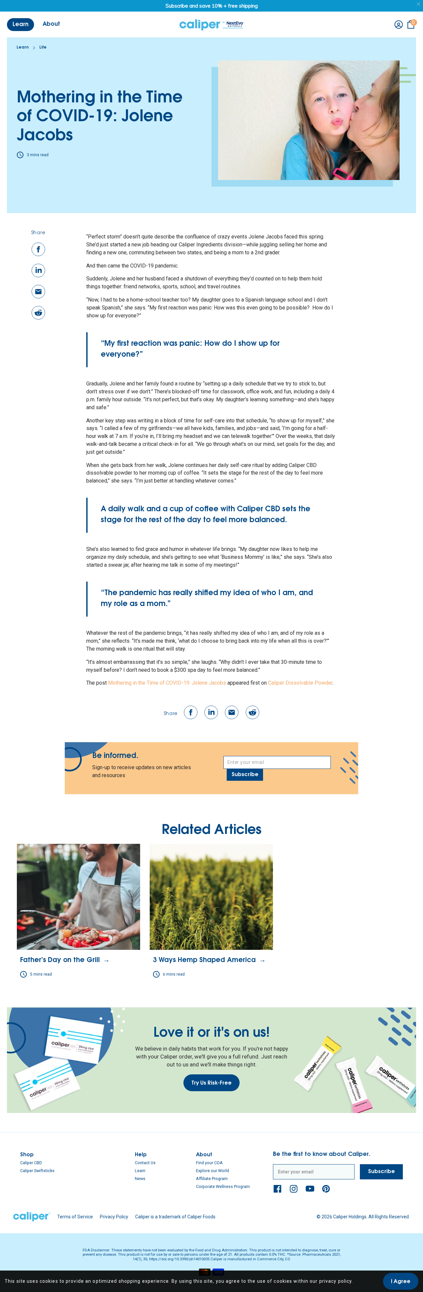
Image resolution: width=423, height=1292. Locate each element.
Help (141, 1155)
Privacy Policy (114, 1216)
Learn (23, 48)
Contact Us (145, 1162)
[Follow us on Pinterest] (326, 1188)
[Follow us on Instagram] (293, 1188)
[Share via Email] (38, 292)
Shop (27, 1155)
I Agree (400, 1281)
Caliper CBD (31, 1162)
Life (43, 48)
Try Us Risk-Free (211, 1083)
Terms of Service (75, 1216)
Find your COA (209, 1162)
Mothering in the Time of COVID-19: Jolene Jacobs (167, 683)
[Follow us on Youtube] (310, 1188)
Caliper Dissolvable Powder (300, 683)
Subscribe (245, 774)
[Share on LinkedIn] (38, 270)
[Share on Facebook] (38, 249)
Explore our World (212, 1170)
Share (38, 233)
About (204, 1155)
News (140, 1178)
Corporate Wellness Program (223, 1186)
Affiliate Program (212, 1178)
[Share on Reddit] (38, 313)
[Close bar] (419, 4)
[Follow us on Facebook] (277, 1188)
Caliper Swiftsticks (37, 1170)
